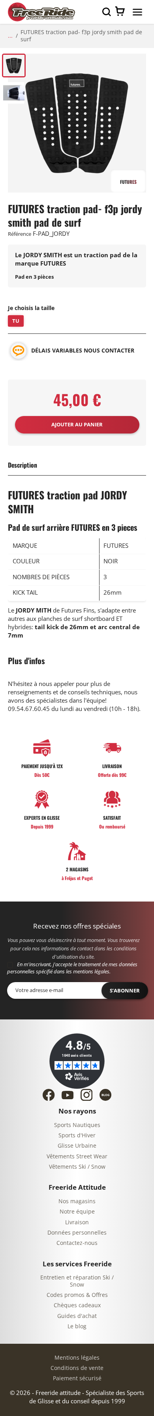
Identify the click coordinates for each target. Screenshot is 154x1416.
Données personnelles (77, 1232)
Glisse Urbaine (77, 1145)
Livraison (77, 1222)
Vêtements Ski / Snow (77, 1167)
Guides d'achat (77, 1316)
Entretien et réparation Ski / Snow (77, 1281)
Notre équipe (77, 1211)
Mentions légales (77, 1357)
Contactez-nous (77, 1243)
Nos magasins (77, 1201)
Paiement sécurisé (77, 1378)
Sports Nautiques (77, 1125)
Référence (19, 234)
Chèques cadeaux (77, 1305)
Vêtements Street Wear (77, 1156)
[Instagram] (86, 1095)
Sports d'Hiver (77, 1135)
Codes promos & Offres (77, 1295)
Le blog (77, 1326)
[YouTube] (67, 1095)
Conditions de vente (77, 1368)
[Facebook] (48, 1095)
